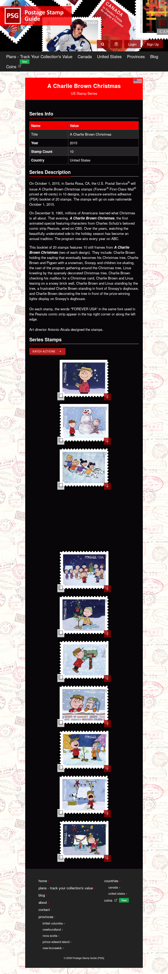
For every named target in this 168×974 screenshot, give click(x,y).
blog (42, 895)
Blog (154, 56)
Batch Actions (44, 351)
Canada (85, 56)
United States (109, 56)
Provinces (136, 56)
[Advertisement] (84, 519)
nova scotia (50, 936)
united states (116, 893)
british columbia (53, 923)
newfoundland (52, 929)
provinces (46, 916)
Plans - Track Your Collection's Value (39, 56)
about (43, 902)
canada (113, 887)
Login (132, 44)
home (43, 880)
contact (44, 909)
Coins (14, 65)
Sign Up (153, 44)
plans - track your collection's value (66, 887)
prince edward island (56, 942)
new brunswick (52, 948)
